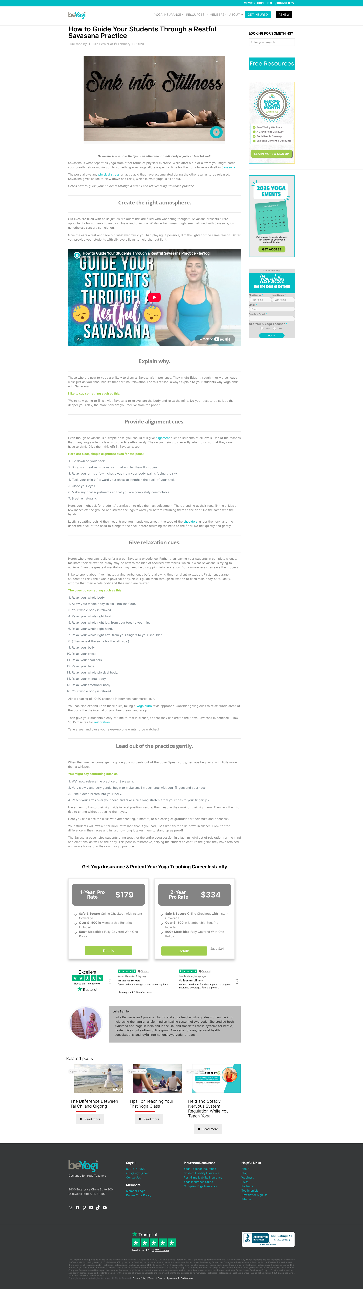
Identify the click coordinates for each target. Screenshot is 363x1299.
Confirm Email (258, 314)
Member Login (254, 3)
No (280, 328)
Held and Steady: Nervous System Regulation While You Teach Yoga (208, 1108)
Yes (268, 328)
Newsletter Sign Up (254, 1195)
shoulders (190, 521)
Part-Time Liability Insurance (203, 1177)
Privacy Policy (140, 1278)
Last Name (279, 295)
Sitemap (246, 1199)
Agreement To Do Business (180, 1278)
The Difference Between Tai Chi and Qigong (94, 1104)
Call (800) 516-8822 (281, 3)
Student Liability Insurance (201, 1173)
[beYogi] (76, 15)
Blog (244, 1173)
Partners (247, 1186)
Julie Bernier (100, 44)
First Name (256, 295)
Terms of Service (156, 1278)
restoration (102, 722)
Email (253, 304)
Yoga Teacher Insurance (200, 1169)
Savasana (228, 167)
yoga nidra (144, 706)
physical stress (108, 174)
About (245, 1169)
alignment (163, 438)
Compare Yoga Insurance (200, 1186)
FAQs (244, 1182)
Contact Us (133, 1177)
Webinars (247, 1177)
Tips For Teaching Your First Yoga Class (151, 1104)
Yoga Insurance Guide (198, 1182)
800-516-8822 (135, 1169)
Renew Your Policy (138, 1195)
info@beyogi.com (137, 1173)
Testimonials (249, 1190)
